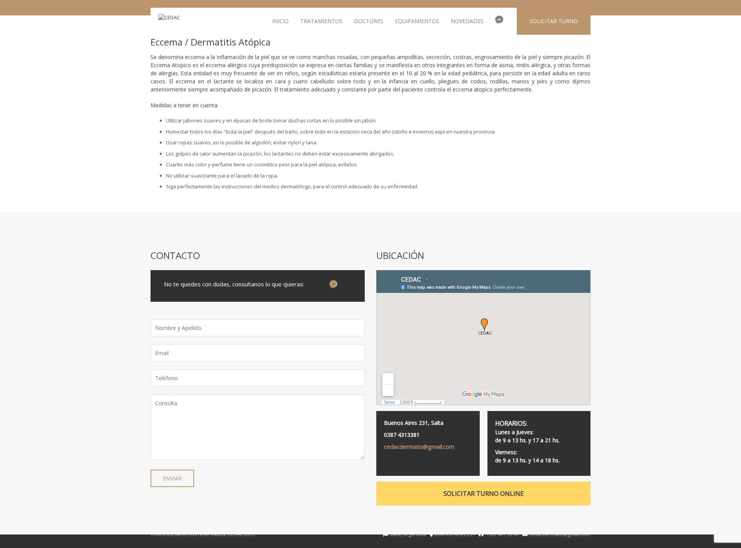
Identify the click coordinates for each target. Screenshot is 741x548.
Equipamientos (417, 21)
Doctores (368, 21)
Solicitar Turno (554, 21)
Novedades (467, 21)
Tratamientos (321, 21)
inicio (280, 21)
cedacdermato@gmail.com (419, 446)
